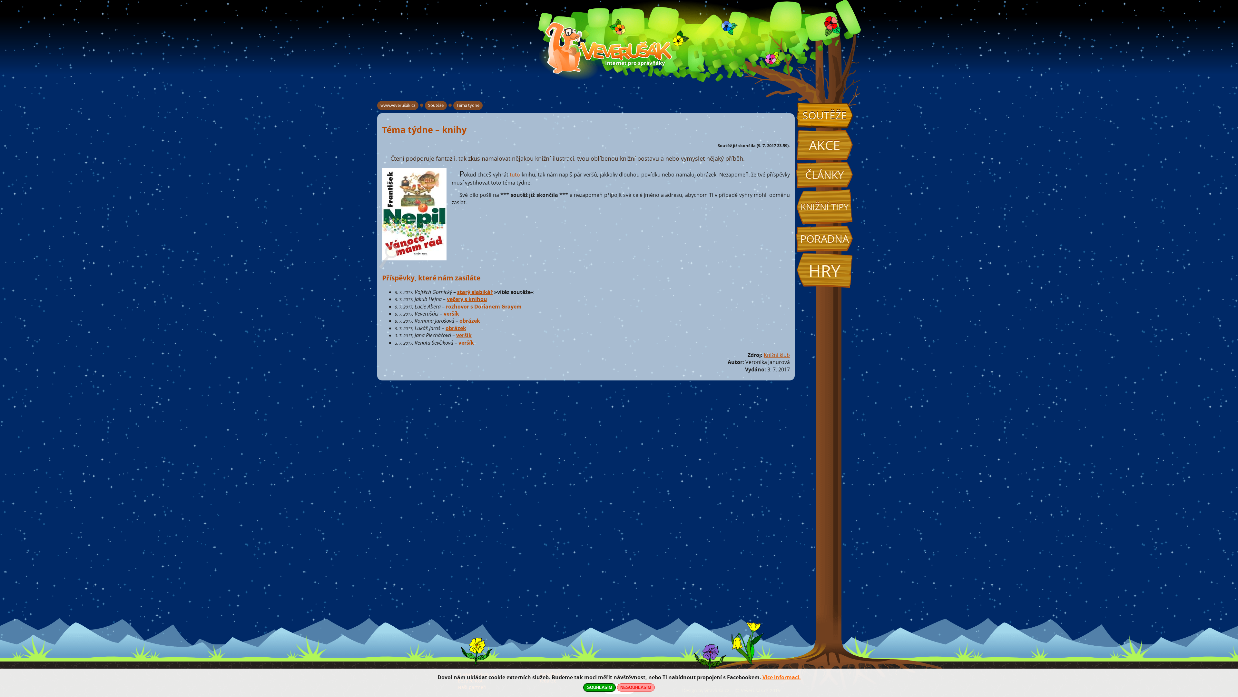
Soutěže (824, 115)
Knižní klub (777, 355)
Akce (824, 145)
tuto (515, 174)
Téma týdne (468, 105)
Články (824, 175)
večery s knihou (467, 299)
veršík (451, 313)
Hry (824, 270)
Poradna (824, 239)
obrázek (469, 320)
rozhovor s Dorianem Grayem (484, 306)
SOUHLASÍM (599, 687)
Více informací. (781, 677)
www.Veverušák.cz (397, 105)
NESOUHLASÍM (635, 687)
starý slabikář (475, 292)
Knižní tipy (825, 207)
